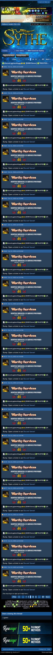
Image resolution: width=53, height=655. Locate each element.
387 (43, 59)
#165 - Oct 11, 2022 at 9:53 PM (13, 172)
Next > (48, 59)
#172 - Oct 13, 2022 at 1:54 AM (13, 356)
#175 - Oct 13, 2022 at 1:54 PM (13, 435)
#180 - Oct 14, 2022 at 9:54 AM (13, 567)
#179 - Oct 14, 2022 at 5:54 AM (13, 541)
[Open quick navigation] (50, 50)
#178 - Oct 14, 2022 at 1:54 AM (13, 514)
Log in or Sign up (44, 2)
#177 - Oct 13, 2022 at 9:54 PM (13, 488)
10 (33, 59)
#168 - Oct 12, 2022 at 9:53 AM (13, 251)
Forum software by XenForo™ (10, 652)
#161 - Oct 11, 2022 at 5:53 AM (13, 67)
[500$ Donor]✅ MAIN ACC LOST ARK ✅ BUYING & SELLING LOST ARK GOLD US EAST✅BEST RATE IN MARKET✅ (26, 603)
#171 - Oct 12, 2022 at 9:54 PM (13, 330)
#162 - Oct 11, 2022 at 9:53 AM (13, 93)
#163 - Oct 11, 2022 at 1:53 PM (13, 119)
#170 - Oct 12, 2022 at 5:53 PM (13, 304)
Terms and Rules (47, 652)
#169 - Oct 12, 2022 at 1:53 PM (13, 277)
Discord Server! (29, 89)
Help (48, 649)
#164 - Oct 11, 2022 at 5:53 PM (13, 146)
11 (36, 59)
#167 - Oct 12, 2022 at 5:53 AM (13, 225)
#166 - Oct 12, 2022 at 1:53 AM (13, 198)
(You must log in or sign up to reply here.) (15, 593)
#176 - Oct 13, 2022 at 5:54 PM (13, 462)
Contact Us (42, 649)
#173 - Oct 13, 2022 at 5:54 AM (13, 383)
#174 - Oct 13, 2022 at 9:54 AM (13, 409)
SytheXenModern (8, 649)
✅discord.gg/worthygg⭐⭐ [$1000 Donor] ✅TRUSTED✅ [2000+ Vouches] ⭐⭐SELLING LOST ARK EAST (26, 606)
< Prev (14, 59)
